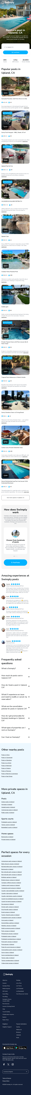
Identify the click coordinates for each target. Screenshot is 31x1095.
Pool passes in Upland (7, 944)
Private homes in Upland (8, 839)
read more (26, 108)
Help (4, 1009)
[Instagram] (12, 1064)
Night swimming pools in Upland (10, 928)
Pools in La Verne (6, 763)
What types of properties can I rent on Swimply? (13, 729)
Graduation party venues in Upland (11, 917)
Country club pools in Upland (9, 893)
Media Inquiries (6, 988)
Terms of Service (7, 1078)
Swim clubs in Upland (7, 952)
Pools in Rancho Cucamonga (9, 774)
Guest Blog (5, 994)
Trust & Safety (6, 1012)
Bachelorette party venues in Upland (11, 866)
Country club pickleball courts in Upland (12, 891)
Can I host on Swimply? (10, 737)
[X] (8, 1064)
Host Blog (5, 996)
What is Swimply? (8, 668)
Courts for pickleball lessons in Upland (12, 899)
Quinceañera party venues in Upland (11, 950)
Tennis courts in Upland (8, 825)
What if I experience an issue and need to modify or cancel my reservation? (14, 696)
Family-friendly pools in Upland (10, 915)
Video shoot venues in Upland (10, 963)
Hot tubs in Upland (6, 804)
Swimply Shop (6, 986)
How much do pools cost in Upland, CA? (12, 676)
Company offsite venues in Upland (11, 883)
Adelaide (18, 1035)
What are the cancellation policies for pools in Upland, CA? (14, 707)
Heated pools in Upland (8, 807)
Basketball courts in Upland (9, 827)
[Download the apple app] (8, 1047)
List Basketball (20, 991)
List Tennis (19, 986)
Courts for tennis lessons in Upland (11, 901)
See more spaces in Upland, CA (15, 498)
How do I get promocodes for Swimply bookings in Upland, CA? (13, 718)
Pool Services (6, 1003)
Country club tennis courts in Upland (11, 896)
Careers (5, 983)
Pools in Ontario (6, 768)
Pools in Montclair (6, 766)
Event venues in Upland (8, 912)
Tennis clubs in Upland (7, 958)
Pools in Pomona (6, 771)
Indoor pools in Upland (7, 802)
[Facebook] (4, 1064)
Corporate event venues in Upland (11, 888)
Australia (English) (8, 1071)
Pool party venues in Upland (9, 942)
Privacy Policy (6, 1081)
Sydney (18, 1027)
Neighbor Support (7, 1027)
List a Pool (19, 983)
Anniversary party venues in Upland (11, 861)
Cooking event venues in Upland (10, 885)
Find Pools (16, 52)
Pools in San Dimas (6, 776)
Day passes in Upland (7, 904)
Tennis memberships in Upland (10, 960)
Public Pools (6, 1020)
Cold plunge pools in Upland (9, 810)
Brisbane (18, 1032)
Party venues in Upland (8, 931)
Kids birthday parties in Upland (10, 923)
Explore (4, 1017)
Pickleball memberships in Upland (11, 939)
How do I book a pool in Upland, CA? (14, 686)
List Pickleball (19, 988)
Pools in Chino (5, 755)
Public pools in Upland (7, 812)
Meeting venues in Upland (8, 926)
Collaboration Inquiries (8, 1014)
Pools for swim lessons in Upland (10, 947)
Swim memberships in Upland (10, 955)
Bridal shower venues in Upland (10, 880)
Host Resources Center (22, 994)
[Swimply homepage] (15, 2)
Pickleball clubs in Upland (8, 936)
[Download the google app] (21, 1047)
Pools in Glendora (6, 760)
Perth (17, 1037)
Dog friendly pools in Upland (9, 909)
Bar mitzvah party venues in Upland (11, 872)
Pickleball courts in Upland (9, 822)
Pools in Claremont (6, 757)
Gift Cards (5, 991)
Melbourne (19, 1029)
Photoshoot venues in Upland (9, 934)
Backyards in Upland (7, 837)
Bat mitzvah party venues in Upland (11, 875)
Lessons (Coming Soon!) (9, 1006)
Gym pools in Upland (7, 920)
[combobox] (15, 47)
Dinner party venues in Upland (10, 907)
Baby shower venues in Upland (10, 864)
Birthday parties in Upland (8, 877)
